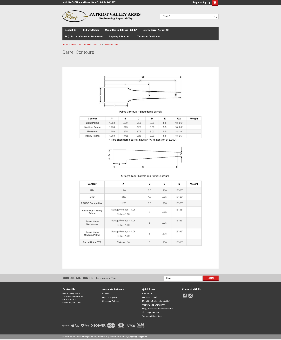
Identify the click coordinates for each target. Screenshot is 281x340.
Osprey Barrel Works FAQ (156, 30)
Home (65, 44)
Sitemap (92, 337)
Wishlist (106, 294)
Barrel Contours (111, 44)
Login (196, 2)
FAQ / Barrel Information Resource (83, 36)
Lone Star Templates (137, 337)
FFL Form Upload (90, 30)
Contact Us (70, 30)
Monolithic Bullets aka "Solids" (121, 30)
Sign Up (206, 2)
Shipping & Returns (119, 36)
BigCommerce (112, 337)
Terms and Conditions (148, 36)
